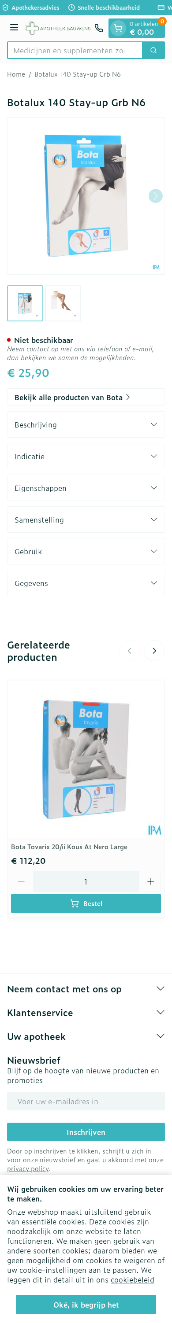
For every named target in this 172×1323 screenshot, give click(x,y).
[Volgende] (156, 196)
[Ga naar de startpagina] (58, 28)
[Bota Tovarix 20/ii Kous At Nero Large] (86, 759)
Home (16, 74)
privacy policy (28, 1168)
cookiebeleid (132, 1279)
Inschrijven (86, 1132)
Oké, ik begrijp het (86, 1304)
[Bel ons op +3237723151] (98, 28)
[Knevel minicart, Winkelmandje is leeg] (118, 28)
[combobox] (75, 50)
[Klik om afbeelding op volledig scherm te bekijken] (86, 196)
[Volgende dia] (154, 650)
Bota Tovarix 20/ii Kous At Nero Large (69, 846)
